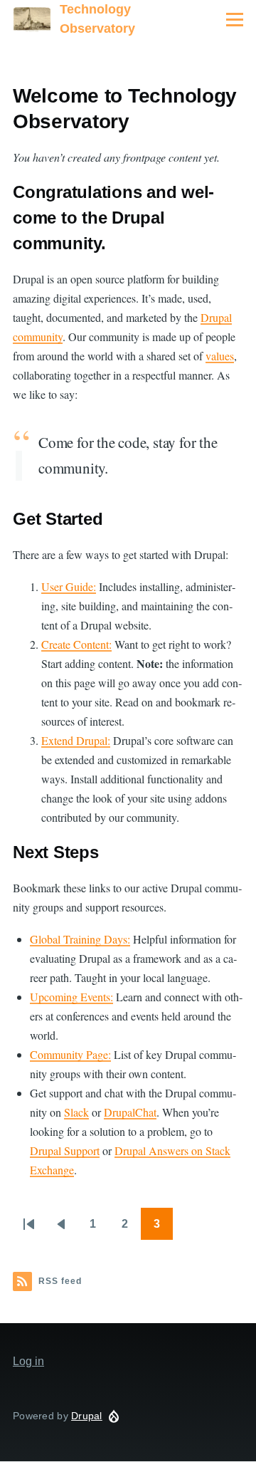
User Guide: (68, 586)
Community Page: (70, 1054)
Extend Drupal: (75, 740)
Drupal (86, 1415)
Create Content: (76, 644)
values (220, 355)
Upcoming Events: (71, 996)
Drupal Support (65, 1150)
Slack (76, 1112)
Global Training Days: (80, 938)
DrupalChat (130, 1112)
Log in (28, 1361)
